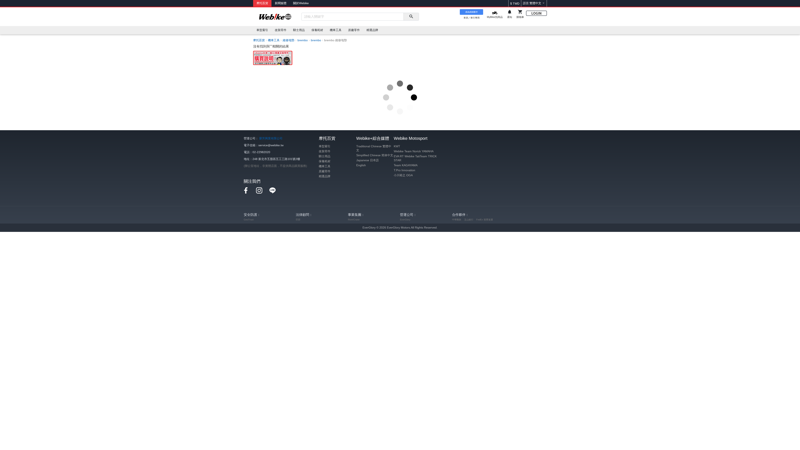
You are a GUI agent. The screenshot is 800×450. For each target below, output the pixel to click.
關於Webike (301, 3)
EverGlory (405, 219)
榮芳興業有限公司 (270, 138)
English (361, 165)
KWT (397, 146)
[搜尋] (411, 16)
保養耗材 (324, 161)
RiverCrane (354, 219)
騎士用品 (324, 156)
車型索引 (324, 146)
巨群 (298, 219)
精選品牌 (324, 176)
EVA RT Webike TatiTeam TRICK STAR (415, 158)
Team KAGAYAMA (406, 165)
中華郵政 (456, 219)
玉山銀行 (468, 219)
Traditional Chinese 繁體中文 (373, 148)
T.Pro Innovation (404, 170)
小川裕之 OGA (403, 175)
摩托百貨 (262, 3)
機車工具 (324, 166)
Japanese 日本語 (367, 160)
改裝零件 (324, 151)
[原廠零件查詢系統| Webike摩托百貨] (272, 57)
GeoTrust (249, 219)
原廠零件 (324, 171)
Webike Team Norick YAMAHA (414, 151)
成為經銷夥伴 (471, 12)
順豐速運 (488, 219)
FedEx (479, 219)
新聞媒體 (280, 3)
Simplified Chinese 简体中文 (374, 155)
